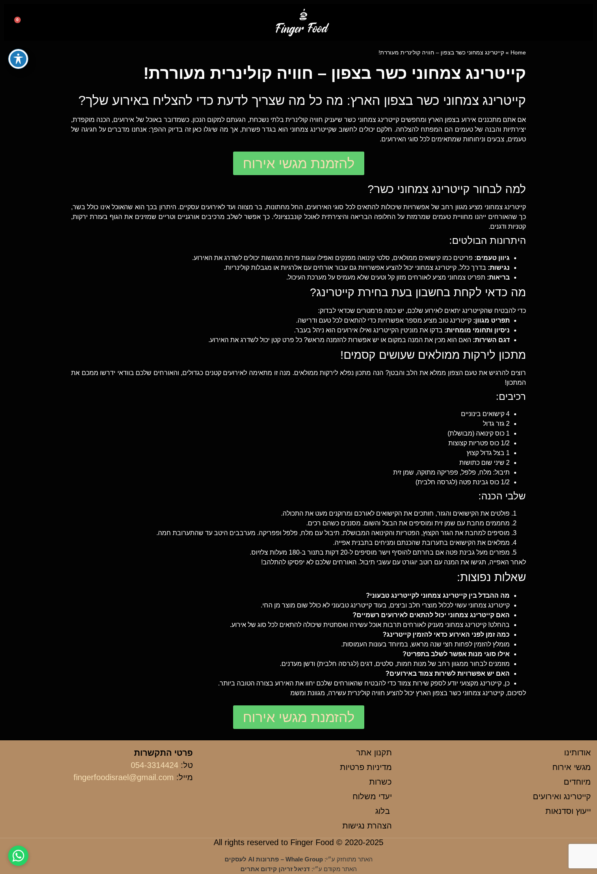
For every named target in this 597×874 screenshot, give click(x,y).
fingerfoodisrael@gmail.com (124, 777)
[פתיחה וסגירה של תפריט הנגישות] (18, 59)
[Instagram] (54, 23)
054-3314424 (154, 765)
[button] (571, 22)
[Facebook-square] (70, 23)
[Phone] (37, 23)
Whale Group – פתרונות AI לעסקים (274, 859)
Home (518, 53)
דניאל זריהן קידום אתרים (275, 868)
